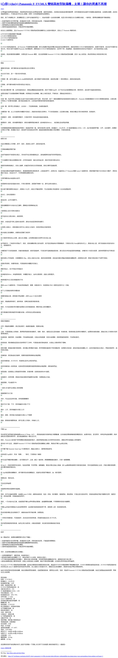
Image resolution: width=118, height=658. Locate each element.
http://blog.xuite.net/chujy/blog (16, 653)
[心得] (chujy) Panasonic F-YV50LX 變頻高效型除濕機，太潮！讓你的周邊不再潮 (54, 4)
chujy (2, 9)
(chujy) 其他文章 (6, 648)
